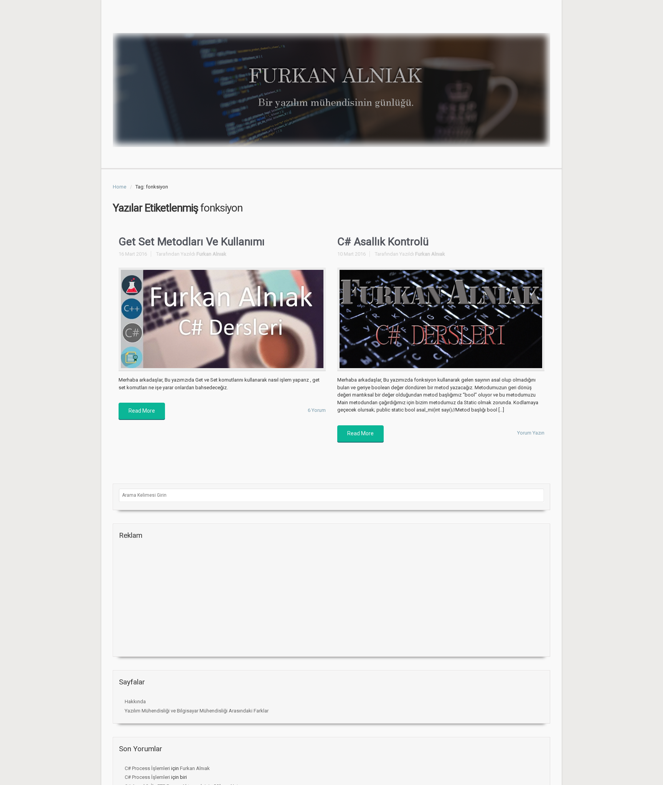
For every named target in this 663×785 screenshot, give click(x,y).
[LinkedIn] (544, 20)
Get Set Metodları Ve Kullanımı (192, 241)
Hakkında (135, 701)
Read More (142, 411)
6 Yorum (317, 410)
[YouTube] (532, 20)
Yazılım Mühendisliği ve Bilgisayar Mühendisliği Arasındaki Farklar (197, 711)
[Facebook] (495, 20)
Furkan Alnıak (211, 254)
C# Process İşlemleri (147, 768)
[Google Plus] (507, 20)
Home (119, 187)
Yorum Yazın (530, 433)
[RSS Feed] (482, 20)
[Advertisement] (176, 598)
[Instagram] (519, 20)
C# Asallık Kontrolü (383, 241)
